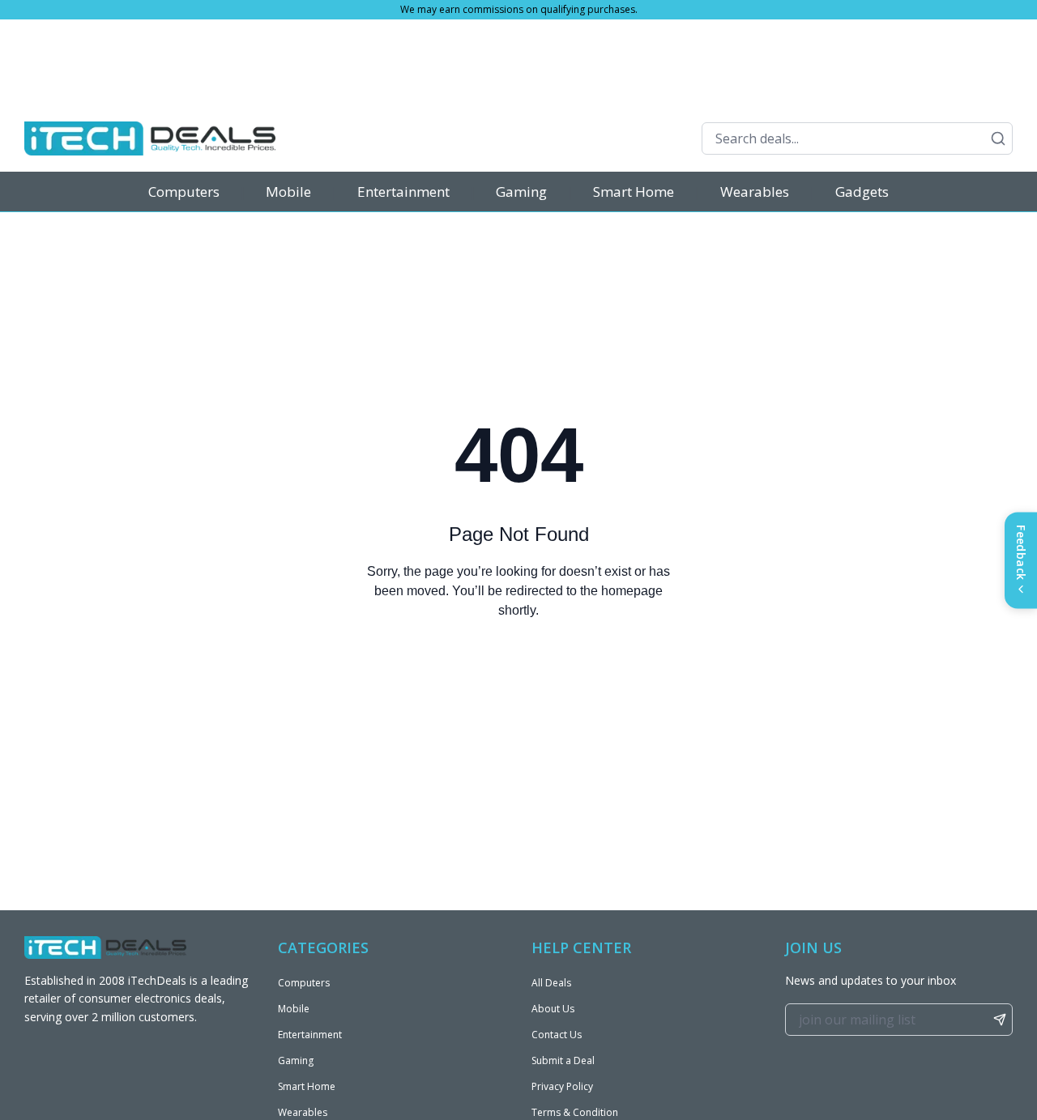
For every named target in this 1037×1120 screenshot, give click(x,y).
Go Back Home (518, 676)
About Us (552, 1009)
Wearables (754, 191)
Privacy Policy (562, 1086)
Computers (184, 191)
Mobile (288, 191)
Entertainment (403, 191)
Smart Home (633, 191)
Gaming (521, 191)
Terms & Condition (574, 1112)
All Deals (551, 983)
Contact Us (556, 1034)
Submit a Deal (563, 1060)
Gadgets (862, 191)
